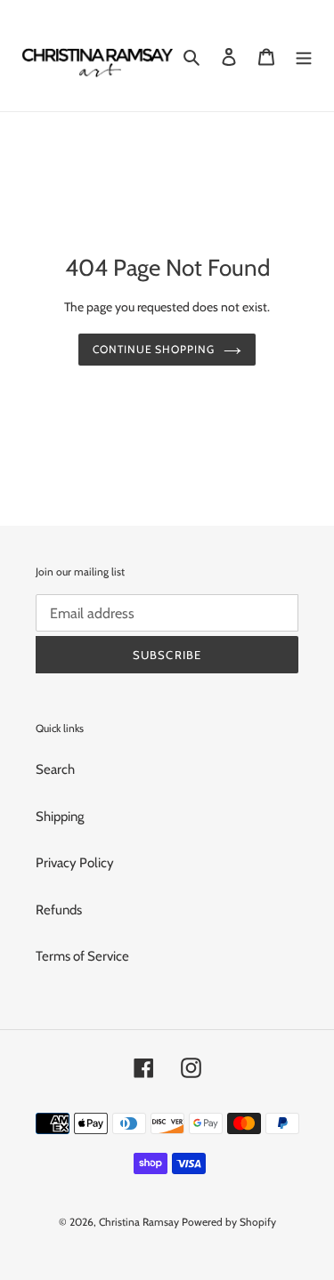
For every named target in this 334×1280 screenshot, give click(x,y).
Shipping (60, 817)
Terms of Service (82, 956)
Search (55, 769)
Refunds (59, 910)
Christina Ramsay (139, 1221)
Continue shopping (154, 349)
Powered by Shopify (229, 1221)
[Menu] (303, 55)
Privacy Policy (75, 863)
